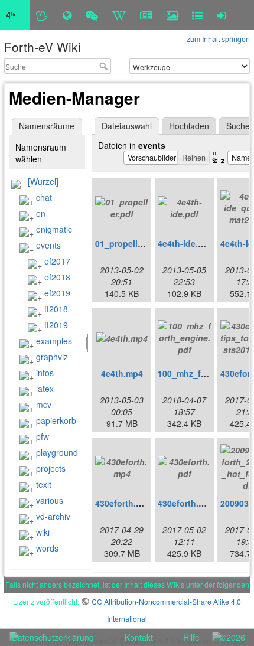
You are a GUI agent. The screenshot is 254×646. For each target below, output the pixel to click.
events (48, 245)
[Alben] (172, 15)
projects (51, 468)
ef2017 (57, 261)
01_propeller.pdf (128, 243)
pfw (42, 436)
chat (44, 197)
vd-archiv (53, 516)
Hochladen (189, 126)
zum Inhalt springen (218, 39)
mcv (43, 404)
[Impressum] (197, 15)
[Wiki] (119, 15)
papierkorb (56, 420)
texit (43, 484)
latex (45, 388)
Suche (104, 66)
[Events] (92, 15)
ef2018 (57, 277)
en (40, 213)
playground (57, 452)
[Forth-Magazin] (146, 15)
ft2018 (56, 309)
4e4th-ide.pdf (184, 243)
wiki (43, 532)
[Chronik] (67, 15)
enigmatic (54, 229)
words (47, 548)
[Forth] (42, 15)
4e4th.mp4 (122, 373)
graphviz (52, 357)
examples (54, 341)
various (49, 500)
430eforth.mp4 (124, 503)
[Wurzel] (43, 181)
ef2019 (57, 293)
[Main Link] (15, 15)
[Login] (221, 15)
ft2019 (56, 325)
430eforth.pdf (185, 503)
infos (45, 373)
